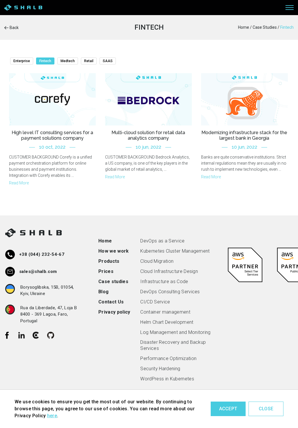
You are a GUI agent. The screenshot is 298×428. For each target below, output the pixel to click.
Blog (103, 291)
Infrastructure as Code (164, 281)
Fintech (45, 61)
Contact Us (111, 302)
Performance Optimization (168, 358)
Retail (88, 61)
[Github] (50, 335)
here (52, 415)
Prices (105, 271)
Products (109, 261)
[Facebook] (6, 335)
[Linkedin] (21, 335)
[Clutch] (36, 335)
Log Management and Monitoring (175, 332)
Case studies (113, 281)
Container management (165, 312)
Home (105, 241)
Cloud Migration (156, 261)
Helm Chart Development (166, 322)
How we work (113, 251)
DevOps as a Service (162, 241)
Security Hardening (160, 368)
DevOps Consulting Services (170, 291)
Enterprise (21, 61)
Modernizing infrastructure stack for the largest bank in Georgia (244, 135)
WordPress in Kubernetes (167, 379)
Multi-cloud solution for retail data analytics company (148, 135)
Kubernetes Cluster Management (175, 251)
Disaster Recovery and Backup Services (173, 345)
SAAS (108, 61)
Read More (19, 183)
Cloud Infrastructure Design (169, 271)
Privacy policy (114, 312)
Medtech (68, 61)
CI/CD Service (155, 302)
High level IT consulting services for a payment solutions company (52, 135)
